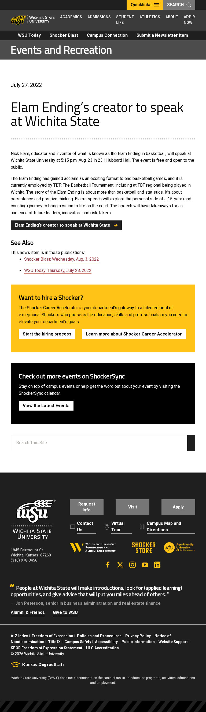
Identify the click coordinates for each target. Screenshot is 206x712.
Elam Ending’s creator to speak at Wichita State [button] (62, 225)
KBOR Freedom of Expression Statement (46, 648)
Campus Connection (107, 35)
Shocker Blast (64, 35)
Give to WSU (65, 612)
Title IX (54, 642)
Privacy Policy (138, 636)
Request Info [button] (86, 506)
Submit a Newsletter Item (162, 35)
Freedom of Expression (52, 636)
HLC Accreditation (102, 648)
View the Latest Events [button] (46, 405)
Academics (71, 17)
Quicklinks (141, 4)
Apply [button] (178, 507)
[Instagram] (132, 565)
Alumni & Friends (28, 612)
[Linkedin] (157, 565)
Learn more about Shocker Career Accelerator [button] (134, 334)
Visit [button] (132, 507)
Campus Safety (77, 642)
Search (175, 4)
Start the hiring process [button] (47, 334)
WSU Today (29, 35)
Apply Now (189, 20)
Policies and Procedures (99, 636)
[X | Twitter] (120, 565)
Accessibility (106, 642)
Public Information (138, 642)
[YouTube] (145, 565)
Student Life (125, 20)
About (171, 17)
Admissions (99, 17)
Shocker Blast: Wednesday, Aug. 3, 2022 (61, 259)
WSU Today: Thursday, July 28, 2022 (57, 270)
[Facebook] (108, 565)
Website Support (173, 642)
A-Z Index (19, 636)
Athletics (149, 17)
